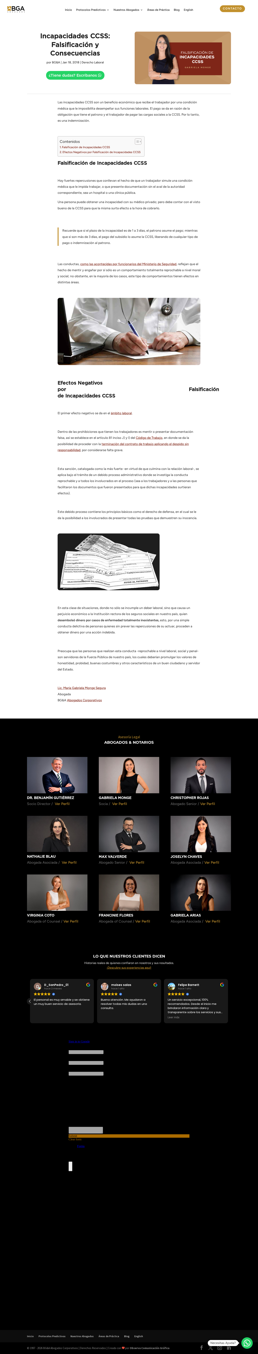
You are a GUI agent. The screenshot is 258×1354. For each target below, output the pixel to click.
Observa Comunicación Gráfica (149, 1348)
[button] (30, 1001)
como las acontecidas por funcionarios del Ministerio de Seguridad (128, 264)
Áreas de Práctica (158, 10)
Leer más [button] (173, 1017)
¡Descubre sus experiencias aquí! (129, 967)
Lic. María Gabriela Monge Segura (82, 688)
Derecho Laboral (93, 62)
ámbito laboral (121, 413)
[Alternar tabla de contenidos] (136, 141)
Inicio (68, 10)
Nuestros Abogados (126, 10)
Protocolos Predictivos (91, 10)
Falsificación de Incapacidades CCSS (86, 147)
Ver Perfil (62, 804)
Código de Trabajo (149, 438)
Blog (177, 10)
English (188, 10)
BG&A (56, 62)
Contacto (232, 8)
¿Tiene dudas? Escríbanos (73, 75)
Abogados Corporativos (84, 700)
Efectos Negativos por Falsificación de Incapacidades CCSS (102, 152)
